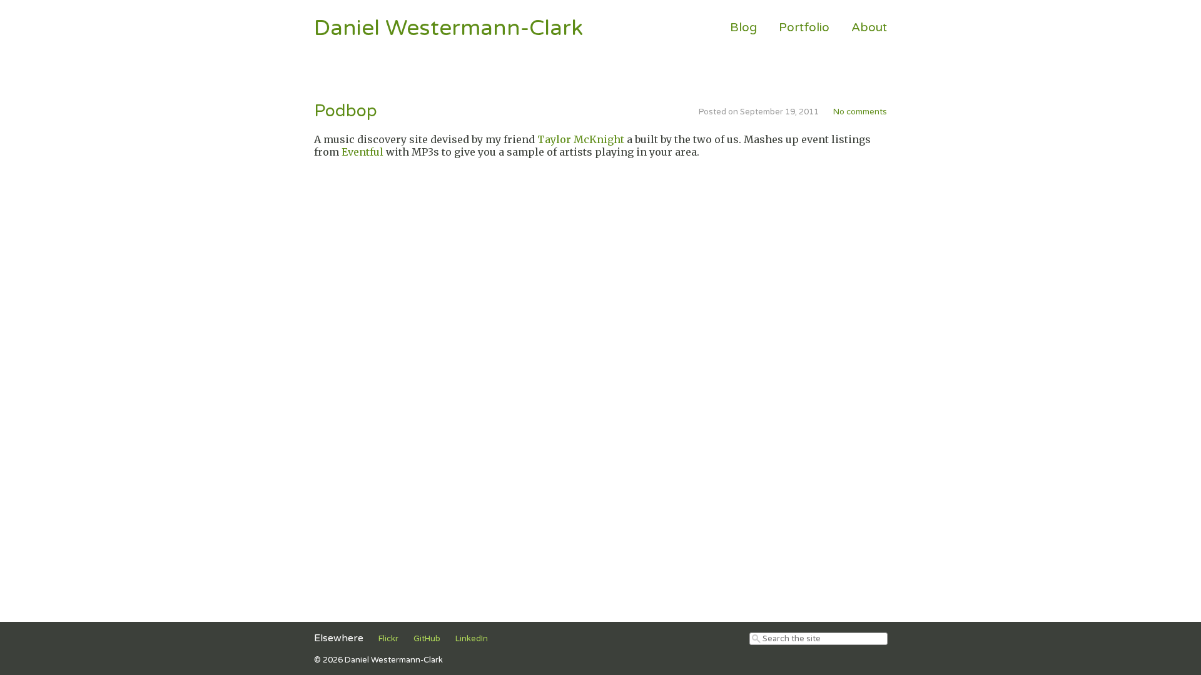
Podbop (345, 111)
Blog (743, 27)
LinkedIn (471, 639)
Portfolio (804, 27)
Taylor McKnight (580, 139)
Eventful (362, 152)
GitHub (426, 639)
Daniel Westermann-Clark (448, 28)
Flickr (388, 639)
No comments (860, 112)
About (869, 27)
